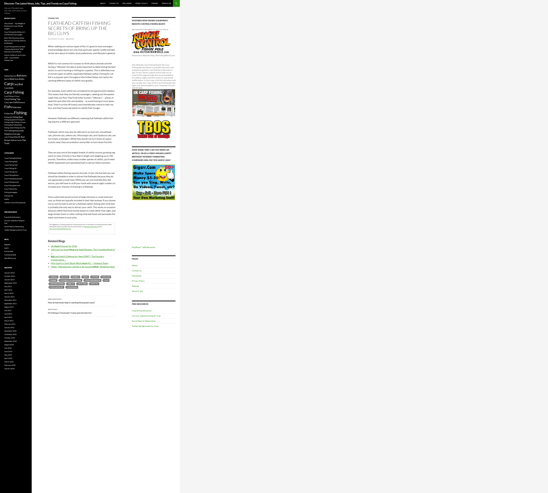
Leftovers (82, 284)
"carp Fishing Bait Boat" (13, 158)
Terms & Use (166, 3)
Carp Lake (8, 102)
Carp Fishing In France (12, 96)
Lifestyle (94, 284)
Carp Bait (18, 84)
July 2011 (8, 310)
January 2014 (9, 273)
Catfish (95, 277)
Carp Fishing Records (12, 185)
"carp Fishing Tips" (11, 165)
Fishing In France (20, 122)
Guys (106, 280)
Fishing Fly (21, 120)
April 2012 (8, 290)
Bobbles (75, 277)
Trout (6, 143)
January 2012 (9, 297)
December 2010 (10, 331)
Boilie (17, 79)
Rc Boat (21, 137)
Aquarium (13, 76)
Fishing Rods (17, 125)
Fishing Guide (9, 122)
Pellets (15, 137)
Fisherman (16, 107)
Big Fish (7, 79)
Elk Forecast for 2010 (64, 246)
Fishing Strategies (10, 192)
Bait (19, 75)
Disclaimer (127, 3)
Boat (12, 79)
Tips (24, 140)
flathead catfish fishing (91, 226)
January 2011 (9, 327)
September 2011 (10, 303)
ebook (22, 102)
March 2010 (9, 362)
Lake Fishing (8, 137)
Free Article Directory (142, 310)
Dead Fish (106, 277)
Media (6, 199)
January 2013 (9, 280)
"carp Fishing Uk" (10, 168)
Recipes (7, 140)
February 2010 (10, 365)
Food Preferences (92, 280)
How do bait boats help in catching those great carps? (71, 301)
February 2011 (10, 324)
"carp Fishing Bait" (11, 161)
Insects (71, 284)
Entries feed (8, 251)
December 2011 (10, 300)
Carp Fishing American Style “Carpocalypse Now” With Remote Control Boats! (14, 49)
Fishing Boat (18, 117)
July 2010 (8, 348)
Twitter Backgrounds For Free (145, 326)
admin (71, 39)
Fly (24, 127)
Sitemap (154, 3)
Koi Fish (13, 134)
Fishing (53, 280)
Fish (7, 106)
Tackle (19, 140)
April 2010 (8, 358)
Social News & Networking (143, 321)
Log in (6, 248)
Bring (85, 277)
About (102, 3)
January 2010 (9, 369)
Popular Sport (56, 287)
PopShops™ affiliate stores (143, 247)
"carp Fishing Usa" (11, 172)
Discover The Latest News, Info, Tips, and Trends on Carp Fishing (40, 3)
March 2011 (9, 321)
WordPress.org (10, 258)
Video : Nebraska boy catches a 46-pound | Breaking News (83, 266)
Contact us (114, 3)
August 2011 (9, 307)
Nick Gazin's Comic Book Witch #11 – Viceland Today (79, 263)
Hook (7, 133)
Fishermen (9, 113)
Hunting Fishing (57, 284)
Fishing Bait (8, 117)
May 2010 (8, 355)
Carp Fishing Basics (11, 175)
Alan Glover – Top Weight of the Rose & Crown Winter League (14, 26)
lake (18, 134)
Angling (7, 76)
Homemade (19, 130)
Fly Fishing (9, 130)
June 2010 (8, 351)
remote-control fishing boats (15, 203)
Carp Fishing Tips (12, 99)
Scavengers (72, 287)
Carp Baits (9, 88)
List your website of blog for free (146, 316)
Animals (53, 277)
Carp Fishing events (11, 182)
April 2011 (8, 317)
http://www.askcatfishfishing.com (60, 229)
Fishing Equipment (10, 120)
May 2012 (8, 286)
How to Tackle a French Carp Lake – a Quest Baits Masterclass (15, 57)
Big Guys (64, 277)
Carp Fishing (14, 92)
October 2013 (9, 276)
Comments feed (10, 255)
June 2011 (8, 314)
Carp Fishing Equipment (13, 179)
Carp (8, 83)
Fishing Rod (8, 125)
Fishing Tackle (9, 128)
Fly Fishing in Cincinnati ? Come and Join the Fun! (70, 311)
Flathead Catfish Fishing (70, 280)
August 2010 (9, 345)
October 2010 (9, 338)
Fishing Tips (53, 18)
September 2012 (10, 283)
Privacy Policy (141, 3)
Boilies (21, 79)
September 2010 (10, 341)
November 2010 (10, 334)
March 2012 (9, 293)
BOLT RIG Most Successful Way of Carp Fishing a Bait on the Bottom (15, 40)
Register (7, 244)
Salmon (14, 140)
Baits (24, 75)
